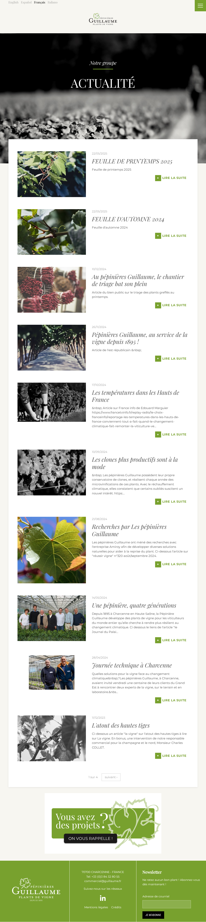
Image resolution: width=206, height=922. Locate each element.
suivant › (111, 777)
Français (39, 2)
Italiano (53, 2)
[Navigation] (200, 5)
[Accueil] (103, 15)
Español (26, 2)
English (13, 2)
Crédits (116, 907)
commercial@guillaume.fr (102, 881)
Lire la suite (171, 178)
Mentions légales (96, 907)
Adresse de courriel (155, 896)
